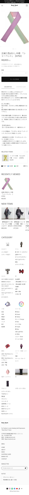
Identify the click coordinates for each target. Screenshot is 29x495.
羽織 (16, 356)
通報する (25, 166)
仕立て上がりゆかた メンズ (7, 293)
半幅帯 (17, 286)
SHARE (11, 166)
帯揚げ (3, 316)
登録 (25, 468)
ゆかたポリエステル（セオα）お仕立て (7, 285)
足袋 (2, 312)
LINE (17, 166)
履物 (2, 351)
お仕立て (4, 249)
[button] (27, 152)
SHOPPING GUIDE (21, 87)
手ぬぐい (4, 388)
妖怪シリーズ (4, 406)
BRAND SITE (4, 456)
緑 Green (17, 314)
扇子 (2, 324)
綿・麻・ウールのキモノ (21, 252)
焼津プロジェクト (5, 408)
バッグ (3, 321)
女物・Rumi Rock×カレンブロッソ (7, 354)
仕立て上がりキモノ (20, 259)
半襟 (2, 314)
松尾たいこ (4, 411)
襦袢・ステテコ (5, 377)
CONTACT (4, 459)
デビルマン (4, 399)
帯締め (3, 319)
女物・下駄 (4, 365)
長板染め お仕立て (6, 281)
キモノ (17, 249)
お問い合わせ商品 (20, 388)
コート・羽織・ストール (21, 352)
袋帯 (16, 289)
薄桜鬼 (3, 396)
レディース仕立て (5, 254)
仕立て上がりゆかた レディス (7, 289)
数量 (2, 70)
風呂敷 (3, 326)
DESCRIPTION (8, 87)
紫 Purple (17, 326)
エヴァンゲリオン (19, 264)
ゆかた (3, 276)
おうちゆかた (4, 297)
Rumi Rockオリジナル (7, 413)
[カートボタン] (27, 5)
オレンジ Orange (19, 319)
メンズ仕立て (4, 252)
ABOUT (3, 449)
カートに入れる (14, 79)
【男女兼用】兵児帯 (20, 284)
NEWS (3, 452)
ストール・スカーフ (20, 358)
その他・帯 (18, 294)
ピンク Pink (18, 324)
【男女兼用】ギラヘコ (20, 281)
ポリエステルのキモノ (20, 257)
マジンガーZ (4, 401)
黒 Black (17, 312)
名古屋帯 (17, 279)
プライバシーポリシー (8, 477)
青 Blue (17, 329)
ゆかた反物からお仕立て (7, 279)
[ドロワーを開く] (2, 5)
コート (17, 361)
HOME (3, 447)
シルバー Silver (19, 336)
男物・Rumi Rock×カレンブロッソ (7, 359)
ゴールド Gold (19, 339)
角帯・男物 (18, 291)
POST (4, 166)
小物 (2, 309)
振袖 (16, 262)
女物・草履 (4, 362)
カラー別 (17, 309)
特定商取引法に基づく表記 (10, 479)
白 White (17, 334)
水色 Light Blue (19, 331)
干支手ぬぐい (4, 394)
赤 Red (17, 321)
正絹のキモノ (18, 254)
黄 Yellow (17, 316)
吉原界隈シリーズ (5, 403)
